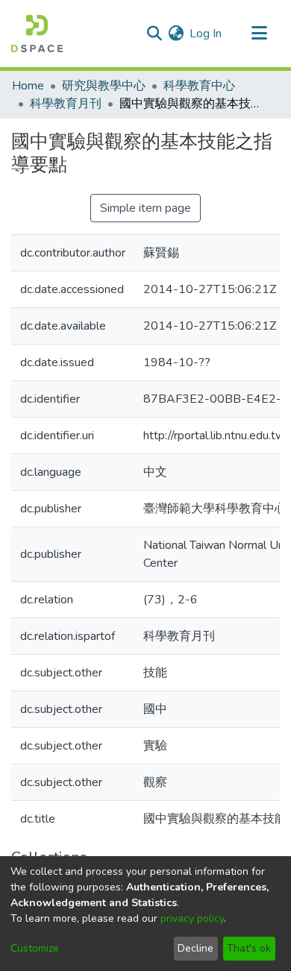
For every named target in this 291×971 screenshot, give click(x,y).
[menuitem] (175, 34)
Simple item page (145, 208)
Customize (34, 948)
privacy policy (192, 918)
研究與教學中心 (104, 86)
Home (28, 86)
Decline (195, 948)
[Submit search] (154, 34)
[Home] (37, 33)
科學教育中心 (199, 86)
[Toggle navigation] (259, 33)
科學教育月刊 (65, 103)
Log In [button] (206, 33)
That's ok (249, 948)
